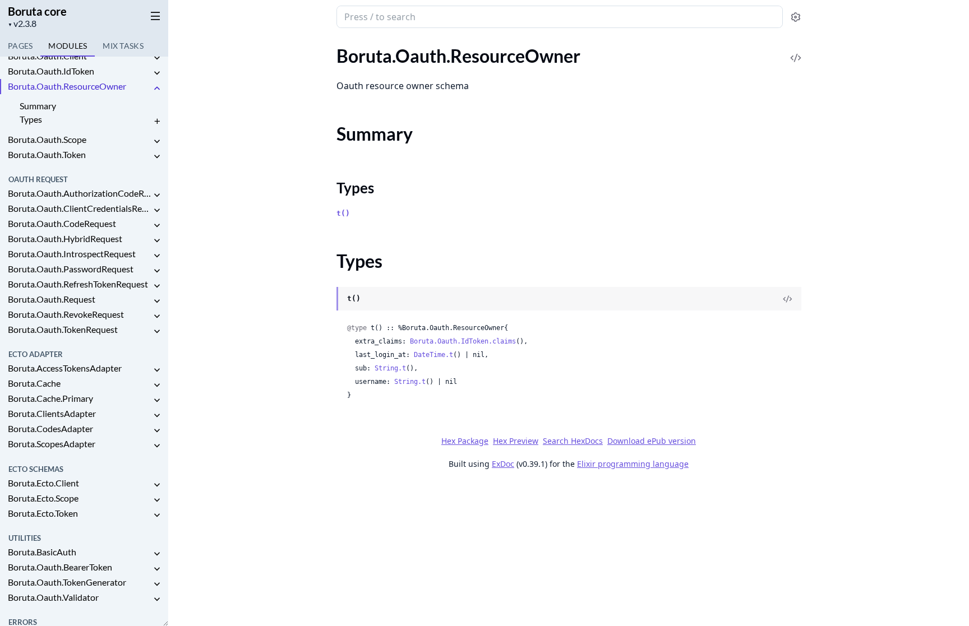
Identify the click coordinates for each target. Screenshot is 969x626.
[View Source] (795, 50)
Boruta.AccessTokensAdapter (65, 368)
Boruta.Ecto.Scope (43, 498)
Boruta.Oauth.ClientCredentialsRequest (79, 208)
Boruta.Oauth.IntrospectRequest (72, 253)
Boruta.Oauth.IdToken (51, 71)
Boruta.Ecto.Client (43, 482)
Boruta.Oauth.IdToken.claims (463, 341)
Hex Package (464, 440)
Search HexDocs (573, 441)
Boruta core (37, 11)
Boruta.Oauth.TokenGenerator (67, 582)
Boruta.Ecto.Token (43, 513)
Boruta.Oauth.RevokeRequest (66, 314)
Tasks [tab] (123, 45)
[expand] (157, 58)
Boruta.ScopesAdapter (51, 443)
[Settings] (795, 17)
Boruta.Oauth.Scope (47, 139)
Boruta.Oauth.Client (47, 55)
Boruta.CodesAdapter (50, 428)
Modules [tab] (67, 45)
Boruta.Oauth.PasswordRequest (70, 268)
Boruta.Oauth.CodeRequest (62, 223)
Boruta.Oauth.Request (51, 299)
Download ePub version (651, 440)
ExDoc (503, 463)
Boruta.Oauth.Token (47, 154)
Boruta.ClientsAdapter (52, 413)
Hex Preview (515, 440)
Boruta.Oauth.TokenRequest (63, 329)
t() (343, 213)
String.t (390, 368)
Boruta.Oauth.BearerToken (60, 567)
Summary (38, 105)
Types (31, 119)
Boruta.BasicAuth (42, 551)
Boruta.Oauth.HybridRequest (65, 238)
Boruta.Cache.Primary (50, 398)
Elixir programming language (633, 463)
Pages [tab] (20, 45)
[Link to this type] (326, 299)
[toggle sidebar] (153, 15)
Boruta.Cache (34, 383)
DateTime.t (433, 355)
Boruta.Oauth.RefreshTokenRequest (78, 284)
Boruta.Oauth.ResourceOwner (67, 86)
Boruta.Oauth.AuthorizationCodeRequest (79, 193)
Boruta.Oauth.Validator (53, 597)
